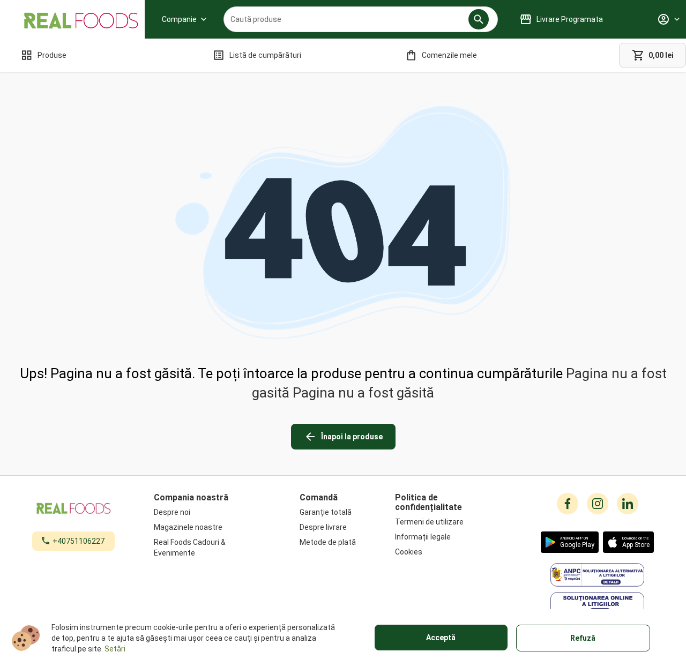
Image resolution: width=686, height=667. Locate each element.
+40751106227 (79, 541)
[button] (478, 19)
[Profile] (668, 19)
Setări (115, 648)
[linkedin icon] (627, 503)
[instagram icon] (597, 503)
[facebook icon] (567, 503)
